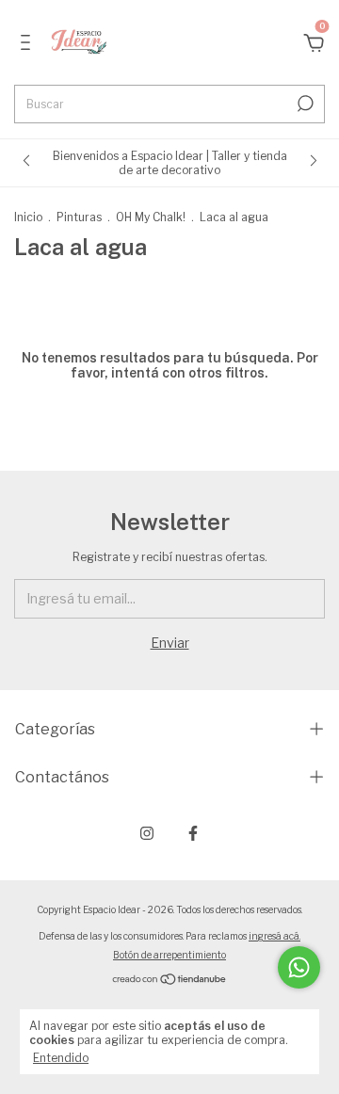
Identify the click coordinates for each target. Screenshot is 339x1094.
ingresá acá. (274, 935)
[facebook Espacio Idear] (193, 833)
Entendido (61, 1058)
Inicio (28, 217)
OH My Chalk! (151, 217)
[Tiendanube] (170, 981)
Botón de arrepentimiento (169, 954)
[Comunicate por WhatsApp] (299, 967)
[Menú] (28, 44)
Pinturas (79, 217)
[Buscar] (303, 103)
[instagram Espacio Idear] (146, 833)
